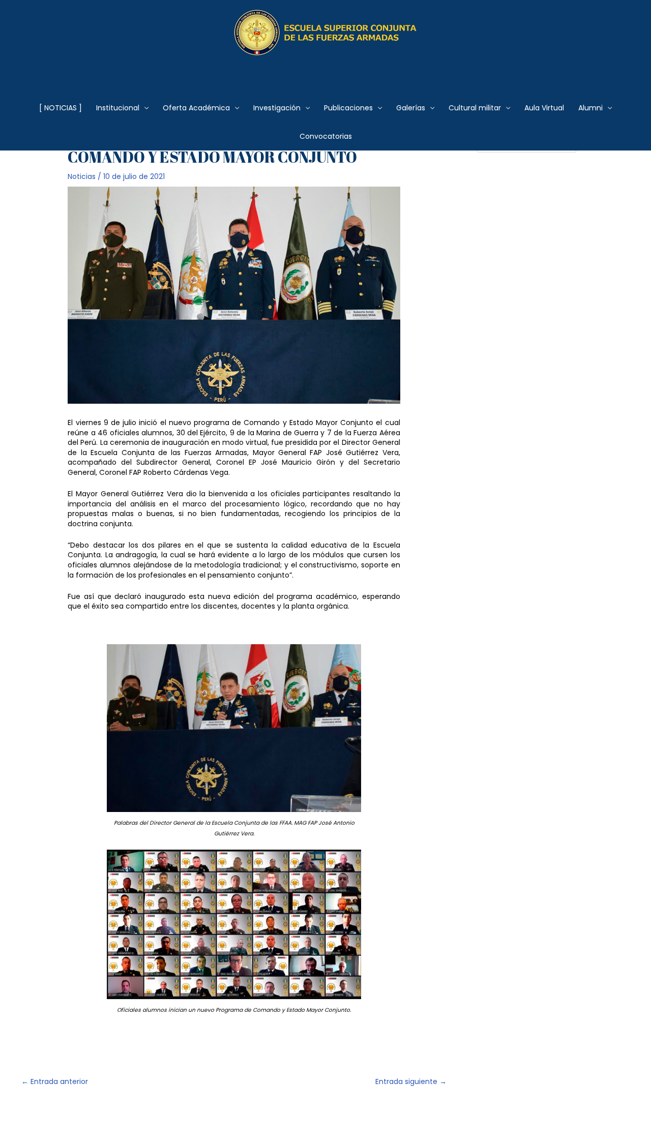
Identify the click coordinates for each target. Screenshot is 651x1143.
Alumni (590, 108)
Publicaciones (348, 108)
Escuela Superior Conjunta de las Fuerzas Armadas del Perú (325, 68)
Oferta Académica (196, 108)
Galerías (410, 108)
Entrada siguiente (411, 1081)
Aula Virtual (544, 108)
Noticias (82, 176)
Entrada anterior (54, 1081)
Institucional (117, 108)
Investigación (277, 108)
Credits (283, 1118)
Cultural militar (475, 108)
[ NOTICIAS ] (60, 108)
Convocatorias (326, 136)
